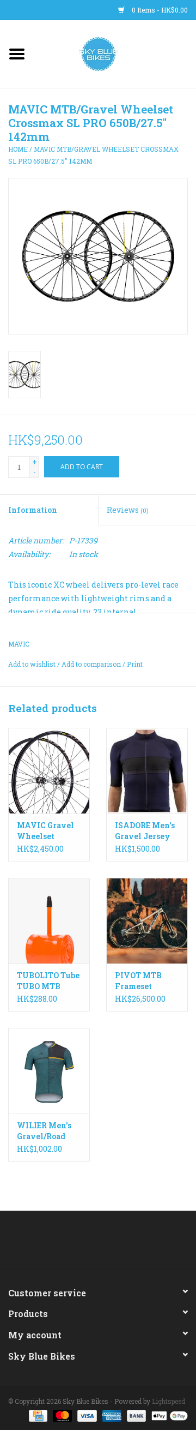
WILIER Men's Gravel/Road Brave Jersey (44, 1131)
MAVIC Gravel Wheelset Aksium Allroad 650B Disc (49, 831)
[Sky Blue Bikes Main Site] (115, 53)
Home (18, 149)
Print (135, 664)
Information (32, 510)
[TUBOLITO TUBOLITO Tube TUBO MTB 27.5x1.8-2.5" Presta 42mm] (49, 921)
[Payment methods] (37, 1414)
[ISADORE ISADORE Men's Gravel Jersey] (147, 770)
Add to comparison (92, 664)
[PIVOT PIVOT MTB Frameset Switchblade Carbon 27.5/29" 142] (147, 921)
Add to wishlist (32, 664)
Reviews (128, 510)
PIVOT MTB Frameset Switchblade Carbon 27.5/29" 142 (145, 981)
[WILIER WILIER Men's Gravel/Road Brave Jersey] (49, 1071)
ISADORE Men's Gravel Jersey (145, 830)
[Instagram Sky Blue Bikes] (108, 1244)
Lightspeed (168, 1401)
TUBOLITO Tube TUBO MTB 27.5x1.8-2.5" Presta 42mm (48, 981)
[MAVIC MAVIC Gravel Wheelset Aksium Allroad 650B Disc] (49, 770)
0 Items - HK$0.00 (159, 9)
